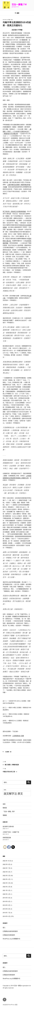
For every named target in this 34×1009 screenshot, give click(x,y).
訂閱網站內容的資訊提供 (10, 931)
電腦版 (5, 815)
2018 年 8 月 (6, 909)
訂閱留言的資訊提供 (9, 935)
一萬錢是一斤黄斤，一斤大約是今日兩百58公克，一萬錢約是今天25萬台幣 (17, 131)
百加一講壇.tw (19, 4)
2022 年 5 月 (6, 875)
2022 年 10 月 (7, 861)
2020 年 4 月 (6, 894)
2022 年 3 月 (6, 883)
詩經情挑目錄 (7, 837)
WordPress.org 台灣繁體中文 (11, 939)
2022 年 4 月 (6, 879)
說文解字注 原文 (13, 793)
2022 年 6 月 (6, 872)
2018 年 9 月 (6, 905)
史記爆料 (7, 751)
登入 (4, 927)
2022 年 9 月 (6, 864)
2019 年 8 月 (6, 901)
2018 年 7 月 (6, 912)
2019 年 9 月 (6, 898)
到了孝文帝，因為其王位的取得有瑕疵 (14, 211)
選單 (18, 13)
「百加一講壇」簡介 (9, 811)
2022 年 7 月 (6, 868)
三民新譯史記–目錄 (18, 736)
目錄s (5, 789)
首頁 (4, 804)
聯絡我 (5, 808)
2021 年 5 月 (6, 890)
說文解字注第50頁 (8, 826)
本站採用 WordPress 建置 (10, 1004)
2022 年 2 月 (6, 887)
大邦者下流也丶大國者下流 (11, 832)
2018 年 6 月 (6, 916)
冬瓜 (12, 19)
